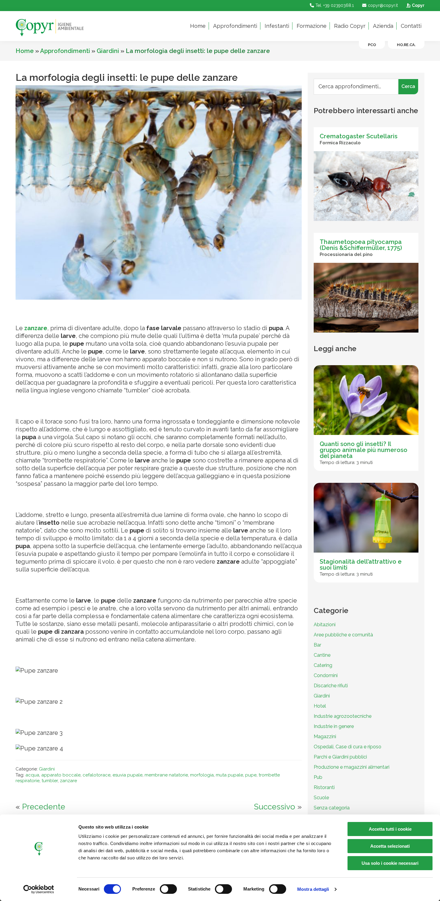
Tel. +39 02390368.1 (334, 5)
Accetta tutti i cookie (390, 829)
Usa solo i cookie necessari (390, 863)
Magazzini (325, 736)
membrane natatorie (166, 775)
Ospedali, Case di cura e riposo (347, 747)
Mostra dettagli (313, 889)
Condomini (326, 675)
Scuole (321, 797)
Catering (323, 665)
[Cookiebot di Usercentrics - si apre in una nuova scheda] (39, 889)
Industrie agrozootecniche (342, 716)
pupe (251, 775)
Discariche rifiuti (331, 685)
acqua (32, 775)
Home (25, 50)
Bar (317, 645)
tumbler (50, 780)
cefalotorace (96, 775)
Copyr (418, 5)
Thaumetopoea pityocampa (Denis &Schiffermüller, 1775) (361, 247)
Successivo (274, 806)
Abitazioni (325, 624)
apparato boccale (61, 775)
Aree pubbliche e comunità (343, 635)
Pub (318, 777)
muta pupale (229, 775)
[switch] (168, 889)
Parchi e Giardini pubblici (340, 757)
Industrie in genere (334, 726)
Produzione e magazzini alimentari (351, 767)
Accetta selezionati (390, 846)
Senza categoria (332, 808)
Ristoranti (324, 787)
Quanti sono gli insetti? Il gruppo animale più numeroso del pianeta (363, 452)
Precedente (43, 806)
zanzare (68, 780)
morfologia (202, 775)
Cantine (322, 655)
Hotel (320, 706)
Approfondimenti (65, 50)
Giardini (108, 50)
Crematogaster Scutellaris (358, 139)
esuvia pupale (127, 775)
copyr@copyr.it (383, 5)
